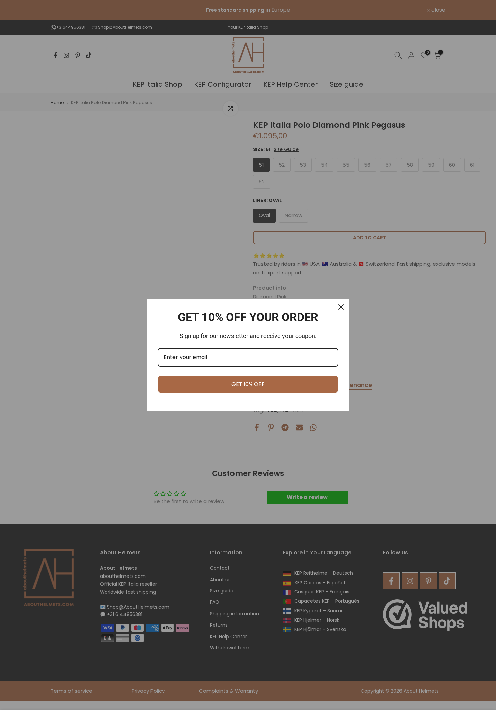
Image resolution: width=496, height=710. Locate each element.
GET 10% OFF (248, 384)
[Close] (341, 307)
